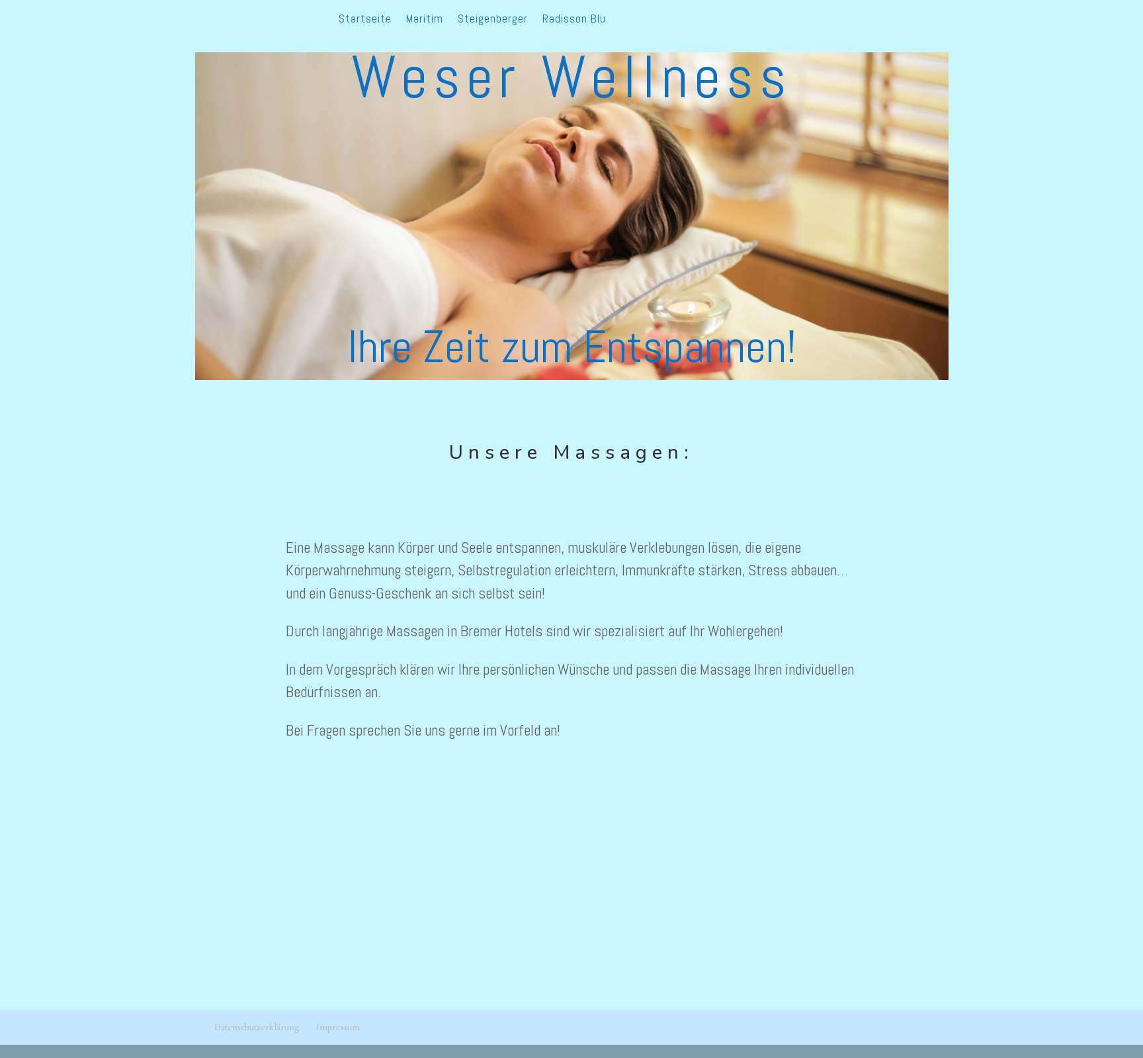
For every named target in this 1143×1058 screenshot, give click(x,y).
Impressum (338, 1027)
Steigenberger (493, 20)
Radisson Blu (574, 20)
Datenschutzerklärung (257, 1027)
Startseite (365, 20)
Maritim (424, 20)
